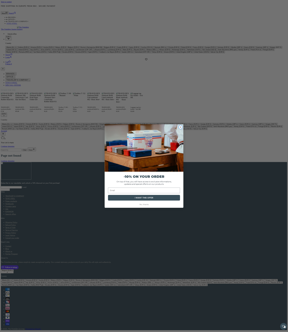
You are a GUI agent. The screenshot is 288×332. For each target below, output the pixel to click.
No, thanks (144, 204)
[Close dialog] (180, 127)
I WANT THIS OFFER (144, 197)
